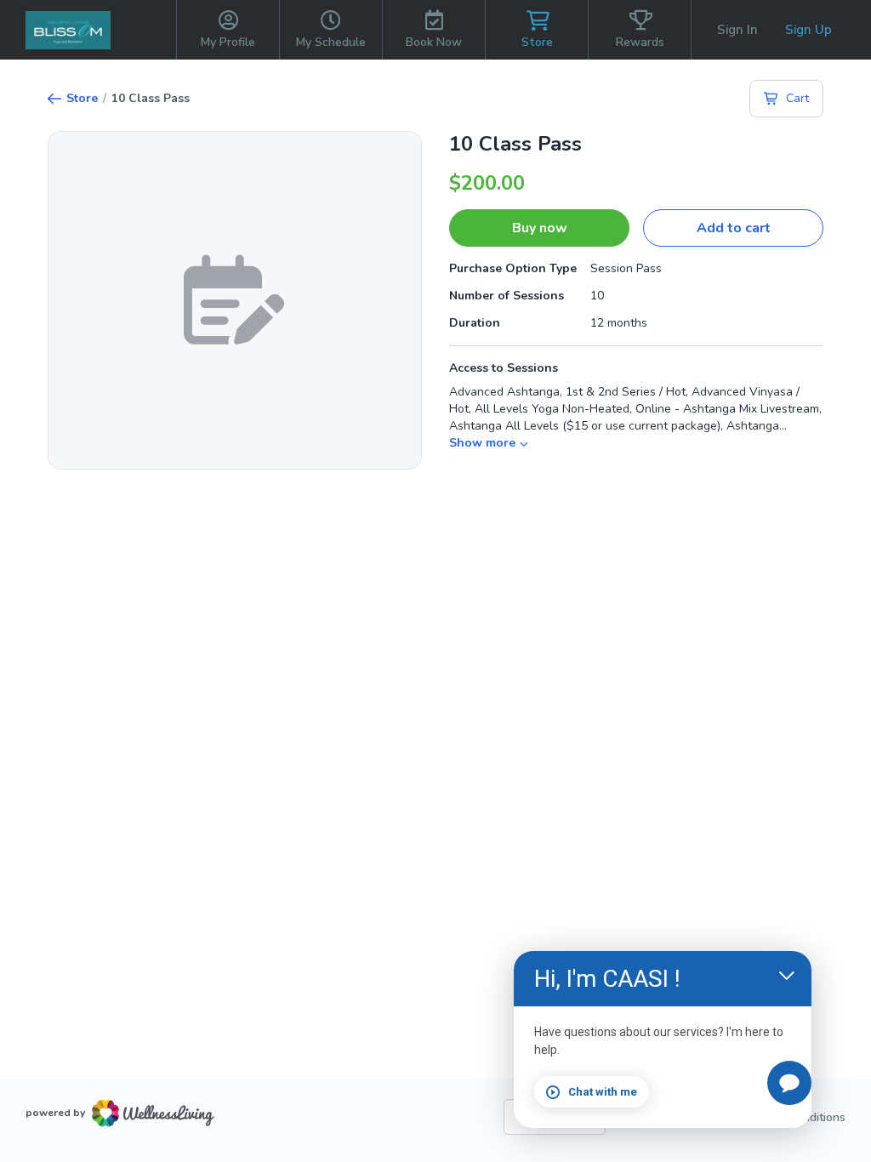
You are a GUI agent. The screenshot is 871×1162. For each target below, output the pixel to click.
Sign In (737, 29)
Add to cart (734, 228)
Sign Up (808, 29)
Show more (482, 443)
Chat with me (602, 1091)
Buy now (539, 228)
